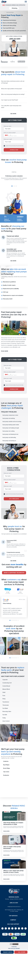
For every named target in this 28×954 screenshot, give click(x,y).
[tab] (11, 186)
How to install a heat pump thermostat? (12, 847)
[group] (7, 61)
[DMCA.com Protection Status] (14, 944)
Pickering (14, 8)
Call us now (21, 952)
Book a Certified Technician (14, 572)
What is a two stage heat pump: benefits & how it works (13, 871)
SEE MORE (13, 260)
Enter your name (7, 126)
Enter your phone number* (10, 132)
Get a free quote (14, 498)
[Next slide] (26, 186)
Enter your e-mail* (8, 139)
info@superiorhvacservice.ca (14, 906)
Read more (4, 351)
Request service (8, 952)
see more (13, 113)
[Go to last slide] (2, 620)
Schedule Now (14, 149)
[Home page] (1, 12)
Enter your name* (8, 473)
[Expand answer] (26, 81)
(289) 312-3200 (14, 39)
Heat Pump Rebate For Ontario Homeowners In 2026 (13, 823)
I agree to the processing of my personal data (14, 145)
